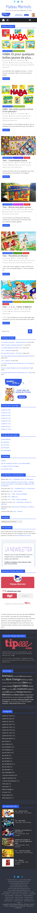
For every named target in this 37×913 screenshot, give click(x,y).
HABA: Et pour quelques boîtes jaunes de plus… (18, 55)
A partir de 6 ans (6, 421)
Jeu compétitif (9, 689)
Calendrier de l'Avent (7, 682)
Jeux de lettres (6, 761)
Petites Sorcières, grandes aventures (11, 345)
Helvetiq (30, 686)
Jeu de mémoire (22, 165)
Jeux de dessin (6, 758)
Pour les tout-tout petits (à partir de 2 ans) (19, 881)
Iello (4, 689)
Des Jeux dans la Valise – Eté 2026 (11, 353)
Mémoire (30, 262)
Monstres (28, 692)
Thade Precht (5, 67)
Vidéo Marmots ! (7, 798)
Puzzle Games (6, 795)
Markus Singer (22, 65)
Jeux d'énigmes (6, 750)
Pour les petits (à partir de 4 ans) (19, 885)
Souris (12, 167)
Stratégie (5, 701)
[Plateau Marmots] (3, 20)
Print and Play (6, 697)
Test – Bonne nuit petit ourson (16, 207)
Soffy (14, 209)
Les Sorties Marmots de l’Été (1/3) (11, 348)
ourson (12, 214)
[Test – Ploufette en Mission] (18, 233)
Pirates (8, 313)
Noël (12, 695)
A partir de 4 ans (6, 415)
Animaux (13, 116)
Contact (3, 461)
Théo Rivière (13, 703)
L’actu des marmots (12, 880)
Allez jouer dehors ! (7, 738)
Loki (7, 691)
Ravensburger (6, 699)
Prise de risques (14, 697)
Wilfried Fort (22, 703)
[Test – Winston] (8, 859)
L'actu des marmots (19, 51)
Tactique (10, 701)
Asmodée (15, 676)
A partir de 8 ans (6, 426)
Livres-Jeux (5, 784)
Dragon (30, 682)
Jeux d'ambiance (6, 747)
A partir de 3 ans (7, 51)
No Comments (27, 822)
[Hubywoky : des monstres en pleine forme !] (8, 829)
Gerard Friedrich (15, 63)
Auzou (24, 676)
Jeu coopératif (20, 688)
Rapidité (30, 697)
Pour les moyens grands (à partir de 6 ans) (19, 888)
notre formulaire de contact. (23, 535)
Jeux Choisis (5, 741)
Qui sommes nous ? (7, 469)
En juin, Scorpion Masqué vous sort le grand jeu (15, 368)
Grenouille (5, 262)
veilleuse (16, 214)
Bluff (22, 680)
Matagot (20, 692)
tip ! (14, 655)
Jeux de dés (5, 755)
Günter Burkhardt (24, 63)
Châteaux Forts (30, 260)
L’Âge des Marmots (28, 895)
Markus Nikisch (14, 65)
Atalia (20, 676)
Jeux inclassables (18, 204)
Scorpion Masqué (17, 699)
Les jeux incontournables (24, 880)
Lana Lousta (20, 211)
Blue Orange (13, 679)
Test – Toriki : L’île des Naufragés (17, 494)
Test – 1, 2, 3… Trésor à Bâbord (16, 306)
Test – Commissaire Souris (14, 160)
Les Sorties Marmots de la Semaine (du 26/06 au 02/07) (17, 356)
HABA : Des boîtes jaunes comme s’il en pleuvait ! (17, 110)
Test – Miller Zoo (13, 497)
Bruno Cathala (28, 680)
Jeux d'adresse (17, 253)
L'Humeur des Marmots (9, 781)
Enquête (12, 165)
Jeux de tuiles (6, 767)
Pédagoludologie (22, 697)
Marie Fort (13, 692)
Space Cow (28, 699)
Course (20, 683)
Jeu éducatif (23, 311)
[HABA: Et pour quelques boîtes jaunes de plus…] (18, 30)
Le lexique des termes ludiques (10, 466)
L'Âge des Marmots (7, 778)
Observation (19, 694)
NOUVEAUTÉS (30, 65)
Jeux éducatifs (17, 302)
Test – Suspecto (6, 360)
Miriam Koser (5, 214)
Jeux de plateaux (18, 157)
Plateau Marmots (18, 6)
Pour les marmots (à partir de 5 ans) (19, 887)
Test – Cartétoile (6, 350)
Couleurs (15, 683)
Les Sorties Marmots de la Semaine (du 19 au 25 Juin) (16, 363)
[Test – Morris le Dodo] (8, 810)
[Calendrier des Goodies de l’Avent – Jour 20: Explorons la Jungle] (8, 839)
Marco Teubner (6, 65)
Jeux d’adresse (5, 442)
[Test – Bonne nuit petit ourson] (18, 184)
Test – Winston (19, 860)
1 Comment (28, 812)
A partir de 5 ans (7, 157)
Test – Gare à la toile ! (16, 491)
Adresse (13, 260)
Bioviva (4, 680)
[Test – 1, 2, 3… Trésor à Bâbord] (18, 281)
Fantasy (9, 686)
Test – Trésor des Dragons (22, 851)
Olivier (14, 258)
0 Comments (30, 209)
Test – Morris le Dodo (21, 811)
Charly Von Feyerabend (22, 116)
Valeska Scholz (18, 167)
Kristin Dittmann (17, 118)
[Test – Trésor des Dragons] (8, 850)
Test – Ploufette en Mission (15, 255)
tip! (9, 596)
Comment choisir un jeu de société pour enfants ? (15, 892)
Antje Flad (23, 260)
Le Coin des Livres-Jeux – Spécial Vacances (13, 342)
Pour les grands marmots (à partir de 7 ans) (19, 890)
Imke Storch (17, 311)
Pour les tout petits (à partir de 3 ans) (19, 883)
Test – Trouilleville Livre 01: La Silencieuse (21, 479)
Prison (8, 167)
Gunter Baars (11, 262)
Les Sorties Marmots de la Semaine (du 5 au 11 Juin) (16, 372)
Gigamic (17, 685)
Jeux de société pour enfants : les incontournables (15, 463)
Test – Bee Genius (20, 820)
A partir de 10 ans (6, 429)
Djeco (25, 682)
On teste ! (26, 157)
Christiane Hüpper (8, 211)
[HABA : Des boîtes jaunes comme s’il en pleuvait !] (18, 86)
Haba (30, 63)
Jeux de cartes (5, 445)
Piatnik (27, 695)
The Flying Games (17, 701)
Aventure (29, 676)
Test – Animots (17, 511)
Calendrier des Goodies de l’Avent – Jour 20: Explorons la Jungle (23, 841)
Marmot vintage (6, 789)
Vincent (14, 60)
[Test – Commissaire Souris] (18, 137)
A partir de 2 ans (7, 106)
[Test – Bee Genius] (8, 820)
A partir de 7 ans (6, 423)
